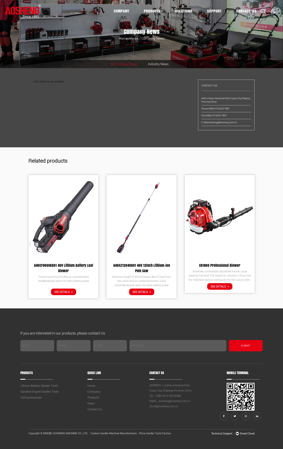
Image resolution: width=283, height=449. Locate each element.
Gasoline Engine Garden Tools (39, 391)
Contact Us (246, 11)
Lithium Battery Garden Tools (39, 385)
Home (123, 38)
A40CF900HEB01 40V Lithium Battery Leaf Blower (63, 268)
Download (219, 17)
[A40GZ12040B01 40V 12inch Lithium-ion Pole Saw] (142, 217)
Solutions (183, 11)
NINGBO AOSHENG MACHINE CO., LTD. (65, 433)
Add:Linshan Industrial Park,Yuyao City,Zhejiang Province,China (225, 100)
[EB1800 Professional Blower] (220, 217)
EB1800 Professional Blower (219, 265)
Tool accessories (31, 397)
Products (152, 11)
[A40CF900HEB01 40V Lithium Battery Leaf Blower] (63, 217)
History (126, 17)
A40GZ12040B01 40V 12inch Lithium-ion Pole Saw (141, 268)
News (135, 38)
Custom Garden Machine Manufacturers (114, 433)
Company (121, 11)
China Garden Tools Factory (155, 433)
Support (214, 11)
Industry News (158, 64)
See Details (62, 292)
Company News (126, 64)
